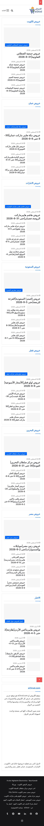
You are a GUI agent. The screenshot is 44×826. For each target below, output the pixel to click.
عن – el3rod (28, 808)
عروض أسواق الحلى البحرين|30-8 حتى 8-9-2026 (15, 476)
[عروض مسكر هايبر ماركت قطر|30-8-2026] (33, 417)
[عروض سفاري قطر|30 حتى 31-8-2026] (33, 406)
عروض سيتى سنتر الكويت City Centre (22, 792)
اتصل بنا (9, 804)
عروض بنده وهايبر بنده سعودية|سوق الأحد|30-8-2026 (15, 312)
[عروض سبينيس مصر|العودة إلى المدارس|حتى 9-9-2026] (33, 582)
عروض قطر (34, 350)
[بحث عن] (12, 11)
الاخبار (37, 597)
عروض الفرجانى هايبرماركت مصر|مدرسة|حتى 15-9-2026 (14, 560)
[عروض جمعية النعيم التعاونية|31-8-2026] (33, 77)
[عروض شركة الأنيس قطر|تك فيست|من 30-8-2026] (33, 393)
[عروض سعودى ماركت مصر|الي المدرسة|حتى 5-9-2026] (33, 570)
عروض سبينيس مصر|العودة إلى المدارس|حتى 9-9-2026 (15, 585)
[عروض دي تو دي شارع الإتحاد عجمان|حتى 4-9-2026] (33, 239)
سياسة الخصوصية (17, 808)
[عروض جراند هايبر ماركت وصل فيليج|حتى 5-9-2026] (33, 226)
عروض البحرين (33, 430)
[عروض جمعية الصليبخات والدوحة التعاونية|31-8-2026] (33, 88)
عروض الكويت (33, 21)
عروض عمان (34, 103)
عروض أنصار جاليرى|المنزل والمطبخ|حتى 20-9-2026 (14, 489)
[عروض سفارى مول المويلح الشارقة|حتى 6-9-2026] (33, 251)
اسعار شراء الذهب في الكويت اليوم (25, 804)
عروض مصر (34, 514)
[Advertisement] (22, 740)
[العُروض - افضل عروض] (35, 10)
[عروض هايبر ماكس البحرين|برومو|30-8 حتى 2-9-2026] (33, 499)
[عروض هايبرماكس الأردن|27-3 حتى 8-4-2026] (33, 666)
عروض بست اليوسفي (33, 800)
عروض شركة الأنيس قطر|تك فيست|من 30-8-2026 (15, 396)
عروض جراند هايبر (34, 796)
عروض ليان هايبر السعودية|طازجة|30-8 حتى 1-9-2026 (15, 325)
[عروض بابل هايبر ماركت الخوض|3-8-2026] (33, 146)
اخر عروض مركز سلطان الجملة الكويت (22, 788)
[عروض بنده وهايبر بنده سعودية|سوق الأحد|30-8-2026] (33, 310)
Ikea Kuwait (33, 781)
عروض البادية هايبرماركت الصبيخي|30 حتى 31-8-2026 (14, 160)
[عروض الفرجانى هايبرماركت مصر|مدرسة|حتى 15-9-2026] (33, 557)
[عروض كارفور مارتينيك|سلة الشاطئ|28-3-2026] (33, 653)
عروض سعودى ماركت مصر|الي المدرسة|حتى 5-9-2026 (15, 572)
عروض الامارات (33, 183)
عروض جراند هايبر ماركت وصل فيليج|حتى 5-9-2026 (14, 229)
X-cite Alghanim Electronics (17, 781)
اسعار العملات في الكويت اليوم (13, 800)
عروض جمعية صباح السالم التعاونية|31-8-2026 (16, 67)
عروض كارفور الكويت (24, 784)
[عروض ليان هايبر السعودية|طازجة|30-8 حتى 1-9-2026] (33, 322)
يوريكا (14, 784)
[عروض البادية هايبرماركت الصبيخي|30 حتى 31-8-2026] (33, 157)
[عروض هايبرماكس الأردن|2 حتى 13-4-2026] (33, 641)
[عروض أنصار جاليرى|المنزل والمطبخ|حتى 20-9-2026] (33, 486)
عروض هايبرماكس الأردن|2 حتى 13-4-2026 (16, 643)
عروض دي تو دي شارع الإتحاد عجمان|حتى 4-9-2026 (15, 242)
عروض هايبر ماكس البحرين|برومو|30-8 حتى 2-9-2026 (14, 501)
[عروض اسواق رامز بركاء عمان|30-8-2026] (33, 170)
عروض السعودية (32, 266)
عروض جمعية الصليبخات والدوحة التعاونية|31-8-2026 (15, 91)
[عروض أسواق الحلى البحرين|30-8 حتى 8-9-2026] (33, 473)
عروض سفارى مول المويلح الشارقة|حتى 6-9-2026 (15, 254)
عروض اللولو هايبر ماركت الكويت (15, 796)
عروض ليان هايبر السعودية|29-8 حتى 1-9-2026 (14, 338)
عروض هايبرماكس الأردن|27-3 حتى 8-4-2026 (15, 669)
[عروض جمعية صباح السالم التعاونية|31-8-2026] (33, 64)
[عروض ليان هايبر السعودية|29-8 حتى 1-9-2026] (33, 335)
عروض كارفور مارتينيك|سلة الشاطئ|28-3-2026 (15, 656)
